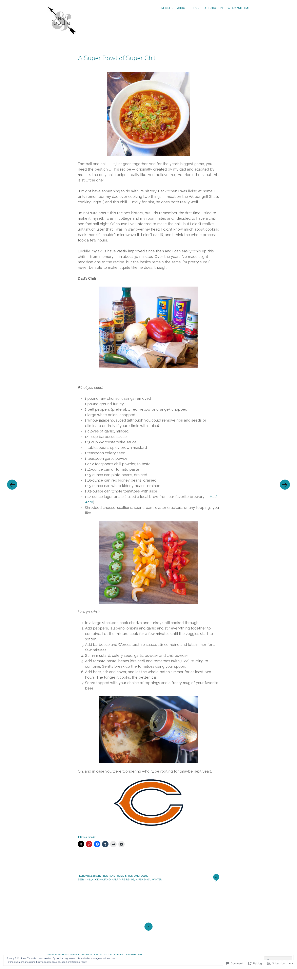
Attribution (213, 8)
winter (157, 879)
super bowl (143, 879)
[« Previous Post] (12, 484)
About (182, 8)
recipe (130, 879)
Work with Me (238, 8)
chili (88, 879)
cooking (97, 879)
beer (81, 879)
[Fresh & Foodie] (63, 20)
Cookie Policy (79, 962)
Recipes (166, 8)
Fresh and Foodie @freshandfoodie (125, 875)
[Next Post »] (285, 484)
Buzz (196, 8)
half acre (118, 879)
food (107, 879)
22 (216, 877)
